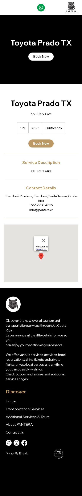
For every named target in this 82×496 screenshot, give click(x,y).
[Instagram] (16, 443)
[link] (41, 57)
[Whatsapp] (9, 443)
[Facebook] (24, 443)
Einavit (23, 453)
